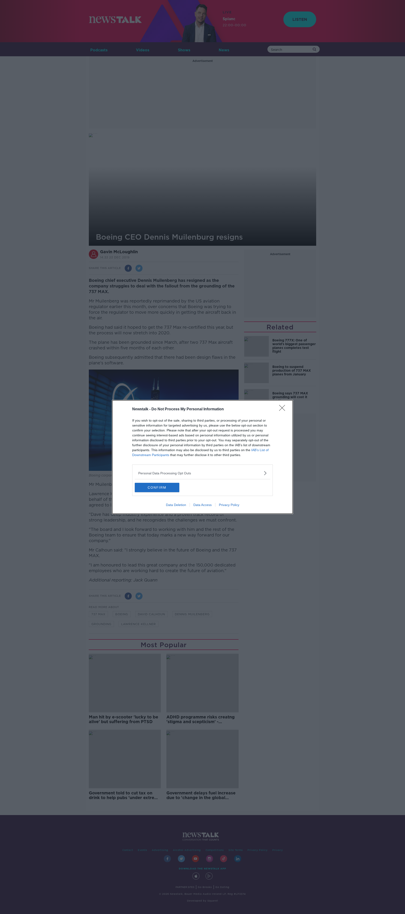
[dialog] (202, 457)
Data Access (202, 505)
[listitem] (202, 473)
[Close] (283, 409)
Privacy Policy (229, 505)
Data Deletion (176, 505)
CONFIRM (157, 487)
